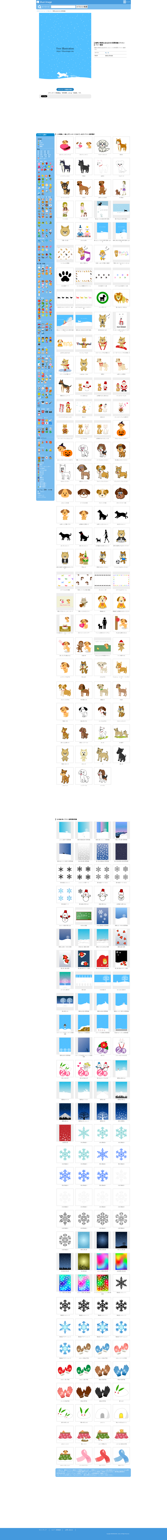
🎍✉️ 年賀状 (42, 487)
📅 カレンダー (42, 158)
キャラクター (41, 426)
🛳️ (42, 332)
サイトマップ (42, 1530)
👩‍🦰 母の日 (41, 472)
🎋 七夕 (40, 142)
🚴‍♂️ (50, 326)
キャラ (42, 197)
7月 (45, 153)
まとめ (128, 2)
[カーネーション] (39, 170)
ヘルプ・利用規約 (56, 1530)
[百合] (48, 170)
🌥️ (39, 187)
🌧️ (42, 187)
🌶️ (50, 306)
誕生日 (40, 440)
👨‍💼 (39, 350)
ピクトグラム (42, 497)
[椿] (45, 170)
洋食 (43, 265)
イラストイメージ (41, 11)
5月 (48, 151)
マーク (46, 418)
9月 (41, 155)
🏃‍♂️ (46, 364)
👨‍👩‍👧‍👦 (39, 344)
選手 (45, 386)
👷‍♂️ (46, 350)
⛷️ (39, 397)
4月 (45, 151)
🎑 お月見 (41, 479)
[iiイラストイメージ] (44, 2)
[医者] (50, 379)
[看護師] (39, 382)
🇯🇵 (46, 423)
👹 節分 (40, 465)
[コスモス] (52, 167)
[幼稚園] (52, 367)
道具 (48, 409)
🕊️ (50, 230)
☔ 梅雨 (40, 146)
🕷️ (42, 460)
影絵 (49, 197)
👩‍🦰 (50, 338)
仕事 (45, 347)
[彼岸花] (39, 173)
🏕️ (46, 397)
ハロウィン (41, 455)
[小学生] (46, 367)
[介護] (45, 382)
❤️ (42, 376)
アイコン (40, 418)
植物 (41, 161)
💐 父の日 (41, 144)
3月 (41, 151)
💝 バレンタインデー (44, 466)
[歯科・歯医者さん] (42, 382)
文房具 (44, 356)
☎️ (42, 411)
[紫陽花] (42, 167)
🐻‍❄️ (50, 205)
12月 (41, 156)
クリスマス (41, 447)
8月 (48, 153)
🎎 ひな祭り (41, 468)
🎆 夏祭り (41, 477)
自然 (45, 161)
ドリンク (40, 289)
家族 (38, 336)
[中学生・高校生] (49, 367)
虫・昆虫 (40, 252)
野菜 (38, 298)
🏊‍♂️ (50, 394)
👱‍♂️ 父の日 (41, 474)
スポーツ (40, 386)
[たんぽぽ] (49, 167)
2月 (49, 156)
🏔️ (46, 190)
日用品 (43, 409)
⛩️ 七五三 (41, 481)
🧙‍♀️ (50, 457)
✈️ (50, 329)
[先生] (42, 367)
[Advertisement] (110, 26)
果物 (42, 298)
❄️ (46, 187)
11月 (49, 155)
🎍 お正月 (41, 463)
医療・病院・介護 (42, 371)
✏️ (50, 358)
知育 (48, 356)
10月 (45, 155)
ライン (42, 491)
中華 (47, 265)
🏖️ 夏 (39, 141)
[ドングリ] (49, 176)
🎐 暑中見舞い (42, 485)
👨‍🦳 (42, 341)
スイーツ (40, 279)
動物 (38, 197)
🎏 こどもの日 (42, 470)
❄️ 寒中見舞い (42, 483)
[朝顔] (46, 167)
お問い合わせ (69, 1530)
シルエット (41, 495)
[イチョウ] (42, 176)
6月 (41, 153)
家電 (38, 409)
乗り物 (39, 321)
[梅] (42, 170)
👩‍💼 (42, 350)
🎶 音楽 (39, 400)
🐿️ (42, 214)
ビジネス (40, 347)
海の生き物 (41, 238)
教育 (38, 356)
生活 (42, 336)
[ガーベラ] (51, 170)
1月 (46, 156)
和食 (39, 265)
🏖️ (50, 190)
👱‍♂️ (39, 341)
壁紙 (39, 493)
